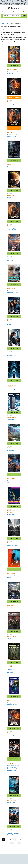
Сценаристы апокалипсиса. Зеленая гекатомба (13, 671)
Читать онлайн (14, 65)
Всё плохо (10, 260)
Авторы (19, 11)
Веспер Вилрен (11, 573)
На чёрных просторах (12, 166)
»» (19, 843)
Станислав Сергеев (12, 831)
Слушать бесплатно (14, 97)
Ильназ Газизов (11, 478)
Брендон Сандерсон (12, 69)
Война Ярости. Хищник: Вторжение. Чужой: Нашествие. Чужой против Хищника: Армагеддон (13, 769)
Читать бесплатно (14, 728)
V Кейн (9, 164)
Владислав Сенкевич (12, 258)
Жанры (14, 11)
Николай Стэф (10, 195)
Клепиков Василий (11, 636)
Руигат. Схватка (11, 802)
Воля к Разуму (11, 608)
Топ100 (3, 11)
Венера (9, 197)
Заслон (9, 638)
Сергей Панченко (11, 666)
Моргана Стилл (11, 288)
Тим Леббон (10, 763)
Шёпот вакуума (11, 104)
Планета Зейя (11, 450)
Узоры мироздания (12, 389)
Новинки (9, 11)
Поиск (24, 15)
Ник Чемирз (10, 448)
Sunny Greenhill (11, 605)
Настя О (9, 320)
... (15, 843)
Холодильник (10, 419)
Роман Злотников (11, 800)
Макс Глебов (10, 101)
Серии (24, 11)
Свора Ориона (11, 514)
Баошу (8, 700)
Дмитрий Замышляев (12, 417)
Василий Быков (11, 542)
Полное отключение (12, 545)
